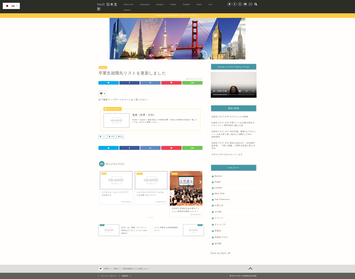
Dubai (218, 182)
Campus (159, 4)
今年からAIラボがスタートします (227, 154)
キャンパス (220, 224)
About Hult (128, 4)
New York (220, 193)
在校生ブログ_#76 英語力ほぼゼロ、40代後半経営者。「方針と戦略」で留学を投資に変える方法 (233, 145)
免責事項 (125, 276)
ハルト (103, 136)
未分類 (218, 243)
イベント (219, 218)
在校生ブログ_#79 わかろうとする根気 (229, 117)
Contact (127, 10)
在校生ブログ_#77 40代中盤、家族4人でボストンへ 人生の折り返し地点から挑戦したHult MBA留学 (233, 134)
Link (210, 4)
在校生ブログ (221, 237)
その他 (218, 211)
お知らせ (103, 67)
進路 (121, 136)
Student (186, 4)
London (218, 187)
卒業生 (112, 136)
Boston (218, 176)
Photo (199, 4)
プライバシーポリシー (109, 276)
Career (173, 4)
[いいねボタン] (101, 93)
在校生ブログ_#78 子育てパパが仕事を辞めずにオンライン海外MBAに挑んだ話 (233, 124)
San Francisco (222, 199)
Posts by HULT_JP (220, 253)
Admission (144, 4)
